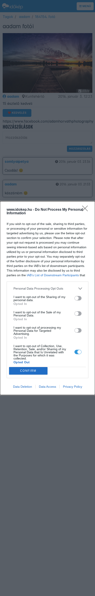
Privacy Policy (72, 386)
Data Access (47, 386)
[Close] (86, 210)
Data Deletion (22, 386)
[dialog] (47, 298)
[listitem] (47, 288)
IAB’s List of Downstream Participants (53, 275)
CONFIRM (28, 370)
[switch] (78, 298)
